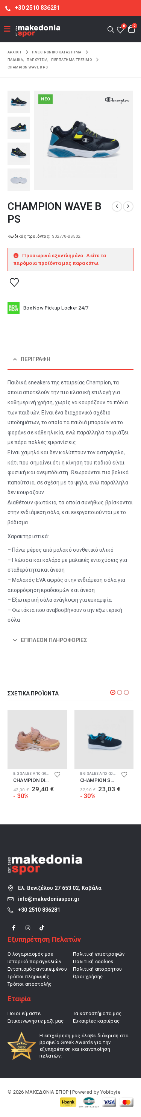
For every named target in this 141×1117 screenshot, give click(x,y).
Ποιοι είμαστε (24, 1013)
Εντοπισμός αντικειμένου (37, 969)
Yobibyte (110, 1092)
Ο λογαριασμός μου (30, 954)
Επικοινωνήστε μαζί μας (36, 1021)
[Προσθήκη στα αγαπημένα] (14, 282)
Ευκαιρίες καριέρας (96, 1021)
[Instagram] (27, 927)
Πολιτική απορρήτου (97, 969)
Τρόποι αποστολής (30, 984)
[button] (110, 29)
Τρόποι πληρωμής (29, 976)
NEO (45, 99)
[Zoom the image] (45, 858)
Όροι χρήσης (88, 976)
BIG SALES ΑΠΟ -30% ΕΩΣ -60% (39, 773)
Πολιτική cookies (93, 961)
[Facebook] (14, 927)
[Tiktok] (42, 927)
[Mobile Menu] (9, 29)
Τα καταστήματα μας (97, 1013)
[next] (128, 206)
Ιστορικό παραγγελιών (34, 961)
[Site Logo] (38, 30)
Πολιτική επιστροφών (99, 954)
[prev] (117, 206)
